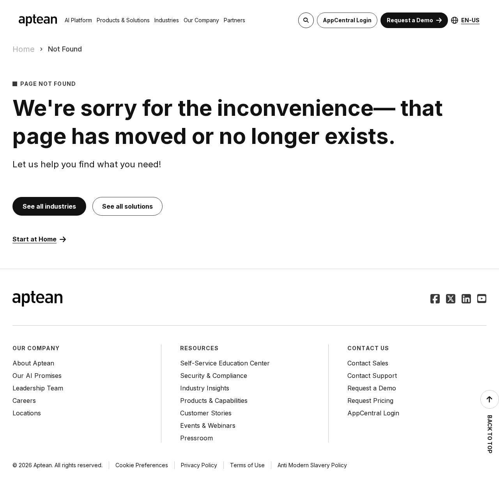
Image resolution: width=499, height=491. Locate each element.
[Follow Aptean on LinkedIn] (466, 299)
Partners (234, 20)
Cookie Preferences (141, 465)
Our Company (201, 20)
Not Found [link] (65, 49)
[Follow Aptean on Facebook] (435, 299)
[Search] (306, 20)
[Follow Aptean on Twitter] (450, 299)
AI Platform (78, 20)
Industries (166, 20)
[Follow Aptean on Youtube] (482, 299)
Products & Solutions (123, 20)
